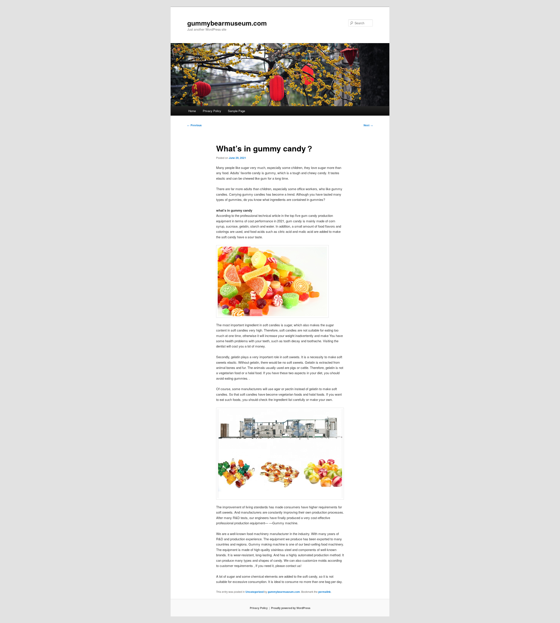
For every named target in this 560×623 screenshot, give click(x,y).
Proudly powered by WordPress (290, 608)
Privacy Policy (212, 111)
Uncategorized (254, 592)
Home (192, 111)
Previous (194, 125)
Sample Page (236, 111)
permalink (324, 592)
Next (368, 125)
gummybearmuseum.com (227, 23)
